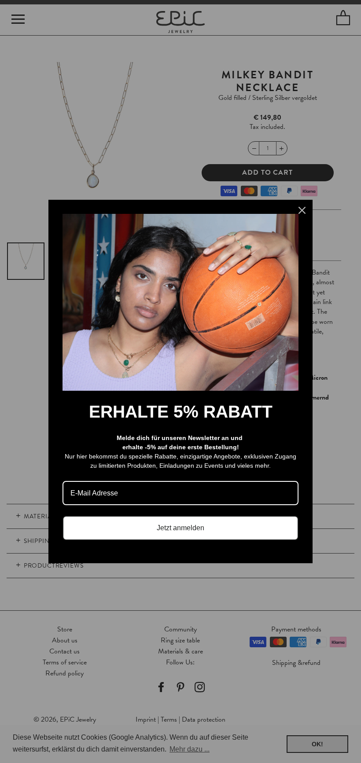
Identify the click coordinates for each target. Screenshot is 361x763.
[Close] (302, 210)
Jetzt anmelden (180, 528)
